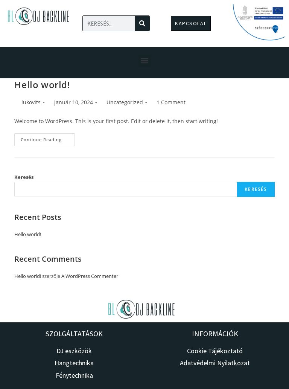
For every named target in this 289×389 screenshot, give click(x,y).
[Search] (142, 23)
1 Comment (171, 102)
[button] (144, 61)
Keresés (23, 177)
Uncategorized (124, 102)
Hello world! (42, 84)
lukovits (31, 102)
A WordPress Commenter (89, 276)
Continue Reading (48, 137)
